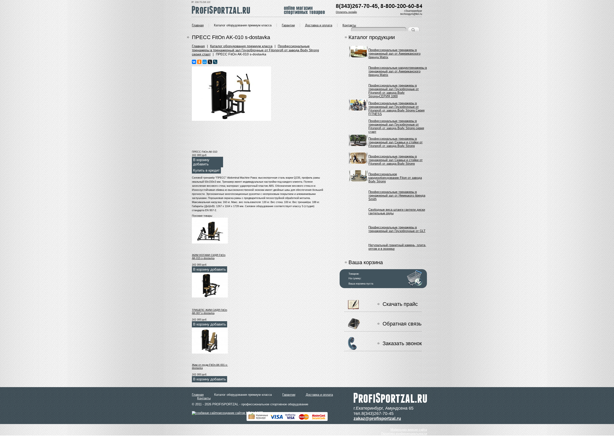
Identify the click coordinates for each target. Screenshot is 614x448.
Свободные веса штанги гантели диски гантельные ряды (396, 211)
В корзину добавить (201, 162)
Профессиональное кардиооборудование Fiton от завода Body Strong (395, 177)
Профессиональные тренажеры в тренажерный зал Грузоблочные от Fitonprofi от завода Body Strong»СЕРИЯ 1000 (393, 88)
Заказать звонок (402, 343)
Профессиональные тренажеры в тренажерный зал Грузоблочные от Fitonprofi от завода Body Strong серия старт (255, 50)
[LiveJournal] (215, 62)
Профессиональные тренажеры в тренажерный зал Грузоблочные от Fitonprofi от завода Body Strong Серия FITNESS (396, 106)
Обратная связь (402, 324)
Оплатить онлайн (346, 12)
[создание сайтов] (206, 413)
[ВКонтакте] (194, 62)
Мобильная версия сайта (408, 429)
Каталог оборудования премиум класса (243, 25)
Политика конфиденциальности (404, 433)
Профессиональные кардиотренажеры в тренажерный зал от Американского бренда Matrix (397, 70)
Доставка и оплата (318, 25)
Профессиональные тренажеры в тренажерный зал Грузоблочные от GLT (396, 229)
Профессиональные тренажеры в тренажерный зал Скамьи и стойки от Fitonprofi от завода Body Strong (395, 141)
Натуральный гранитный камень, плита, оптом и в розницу (397, 246)
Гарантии (288, 25)
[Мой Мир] (204, 62)
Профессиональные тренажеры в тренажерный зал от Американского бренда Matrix (394, 53)
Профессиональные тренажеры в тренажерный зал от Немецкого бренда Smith (396, 194)
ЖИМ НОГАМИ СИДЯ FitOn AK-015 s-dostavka (208, 257)
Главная (198, 25)
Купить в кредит (206, 170)
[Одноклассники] (199, 62)
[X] (210, 62)
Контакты (349, 25)
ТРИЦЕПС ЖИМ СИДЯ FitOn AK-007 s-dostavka (209, 311)
